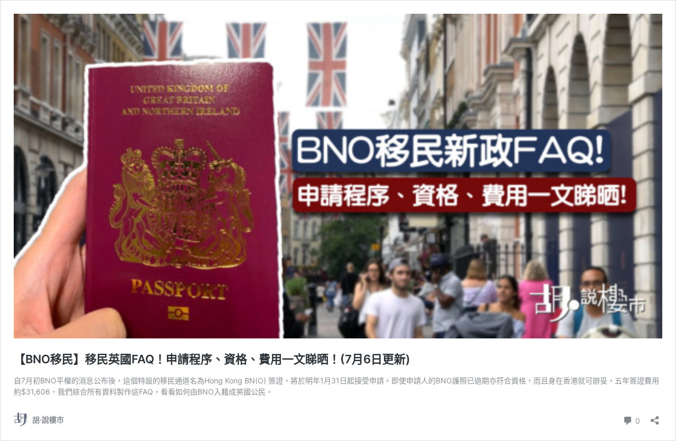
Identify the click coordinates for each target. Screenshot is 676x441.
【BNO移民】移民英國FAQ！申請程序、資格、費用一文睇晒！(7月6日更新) (212, 359)
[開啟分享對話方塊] (654, 417)
